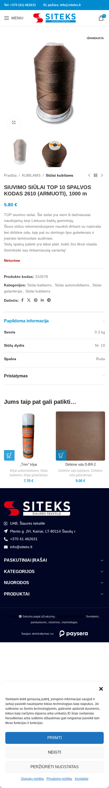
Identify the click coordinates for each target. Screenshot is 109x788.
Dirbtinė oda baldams (73, 471)
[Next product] (102, 175)
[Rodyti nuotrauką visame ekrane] (14, 123)
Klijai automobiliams (24, 471)
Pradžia (10, 175)
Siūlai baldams (39, 285)
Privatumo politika (59, 779)
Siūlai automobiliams (72, 285)
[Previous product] (89, 175)
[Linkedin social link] (42, 300)
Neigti (54, 752)
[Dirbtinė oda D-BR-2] (80, 436)
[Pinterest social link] (35, 300)
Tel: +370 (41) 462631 (20, 5)
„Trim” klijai (28, 464)
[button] (101, 688)
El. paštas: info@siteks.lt (62, 5)
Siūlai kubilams (59, 175)
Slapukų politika (32, 779)
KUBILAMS (31, 175)
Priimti (54, 737)
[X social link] (28, 300)
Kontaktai (81, 779)
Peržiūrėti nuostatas (54, 766)
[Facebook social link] (22, 300)
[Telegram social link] (49, 300)
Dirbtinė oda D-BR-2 (80, 464)
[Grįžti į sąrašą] (95, 175)
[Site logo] (54, 18)
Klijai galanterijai (36, 475)
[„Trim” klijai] (28, 436)
